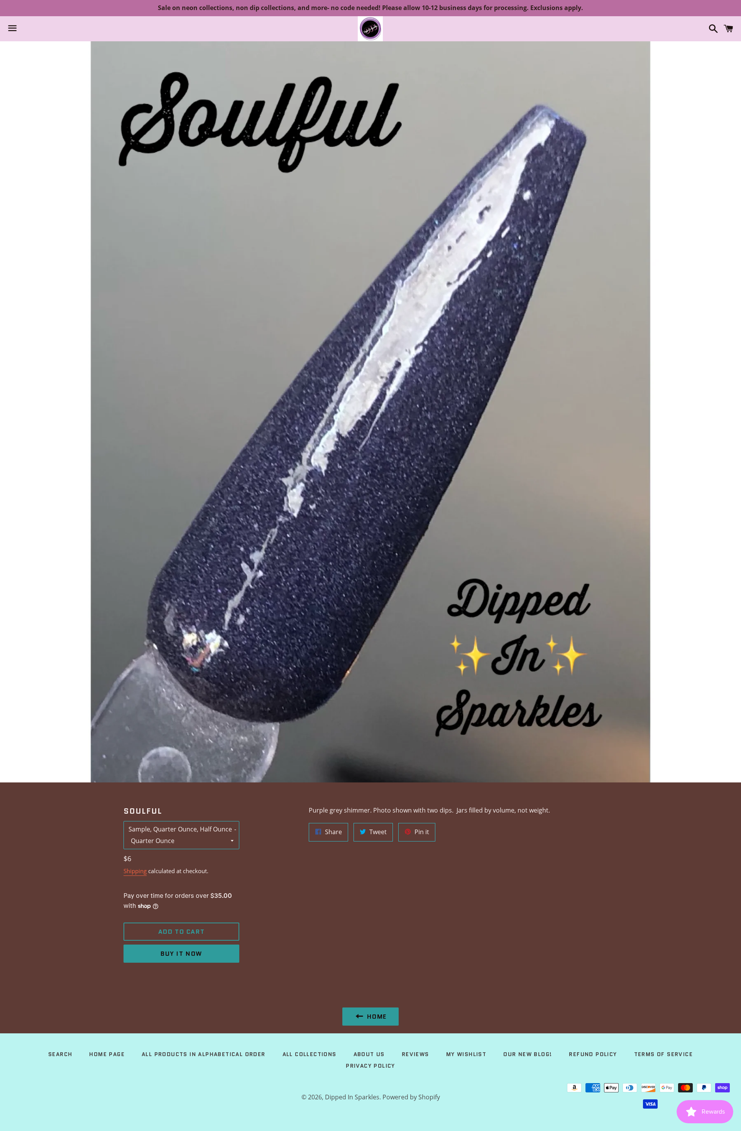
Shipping (135, 871)
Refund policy (593, 1054)
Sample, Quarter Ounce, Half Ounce (180, 829)
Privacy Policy (370, 1066)
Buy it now (181, 953)
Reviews (415, 1054)
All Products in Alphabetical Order (204, 1054)
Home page (107, 1054)
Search (60, 1054)
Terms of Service (663, 1054)
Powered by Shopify (411, 1097)
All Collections (310, 1054)
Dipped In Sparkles (352, 1097)
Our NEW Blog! (527, 1054)
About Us (369, 1054)
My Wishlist (466, 1054)
